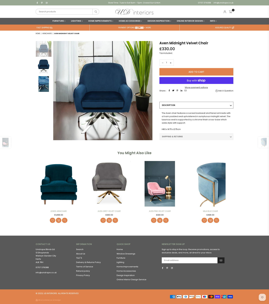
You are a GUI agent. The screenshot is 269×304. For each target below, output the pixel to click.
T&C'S (79, 257)
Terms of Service (84, 266)
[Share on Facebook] (169, 90)
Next (149, 90)
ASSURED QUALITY (223, 27)
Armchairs (47, 33)
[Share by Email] (185, 90)
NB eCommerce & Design (49, 300)
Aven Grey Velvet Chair (109, 211)
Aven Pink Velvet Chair (160, 211)
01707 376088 (204, 2)
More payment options (196, 87)
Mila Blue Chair (210, 211)
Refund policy (83, 270)
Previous (56, 90)
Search (79, 249)
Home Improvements (100, 20)
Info (212, 20)
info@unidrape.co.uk (223, 2)
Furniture (58, 20)
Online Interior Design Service (131, 279)
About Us (80, 253)
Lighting (76, 20)
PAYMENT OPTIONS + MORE (134, 27)
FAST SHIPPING (43, 27)
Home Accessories (130, 20)
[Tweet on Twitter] (173, 90)
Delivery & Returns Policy (88, 262)
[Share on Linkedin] (181, 90)
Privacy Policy (83, 275)
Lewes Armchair (59, 211)
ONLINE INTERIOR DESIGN (190, 20)
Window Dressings (126, 253)
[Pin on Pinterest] (177, 90)
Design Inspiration (159, 20)
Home (38, 33)
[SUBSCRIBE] (220, 260)
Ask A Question (225, 90)
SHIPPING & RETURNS (172, 136)
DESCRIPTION (168, 105)
